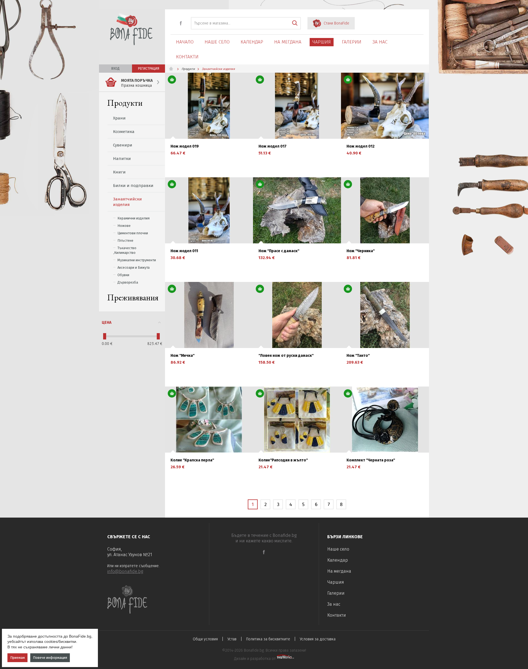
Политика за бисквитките (268, 639)
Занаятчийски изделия (127, 202)
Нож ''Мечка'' (182, 355)
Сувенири (122, 145)
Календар (252, 42)
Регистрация (148, 68)
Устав (232, 639)
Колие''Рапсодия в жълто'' (283, 460)
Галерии (351, 42)
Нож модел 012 (360, 146)
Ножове (124, 226)
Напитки (122, 158)
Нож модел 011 (184, 251)
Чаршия (321, 42)
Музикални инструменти (136, 260)
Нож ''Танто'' (358, 355)
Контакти (187, 57)
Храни (119, 118)
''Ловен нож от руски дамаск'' (286, 355)
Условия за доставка (318, 639)
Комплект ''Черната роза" (370, 460)
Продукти (124, 102)
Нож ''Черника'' (360, 251)
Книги (119, 172)
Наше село (217, 42)
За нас (379, 42)
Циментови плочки (132, 233)
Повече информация (50, 658)
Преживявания (132, 297)
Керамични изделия (133, 218)
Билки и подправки (133, 185)
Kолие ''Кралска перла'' (192, 460)
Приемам (17, 658)
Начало (185, 42)
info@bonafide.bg (125, 571)
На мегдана (287, 42)
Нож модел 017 (272, 146)
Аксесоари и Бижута (133, 267)
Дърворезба (127, 282)
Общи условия (205, 639)
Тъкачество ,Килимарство (124, 250)
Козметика (123, 131)
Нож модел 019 (184, 146)
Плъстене (125, 240)
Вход (115, 68)
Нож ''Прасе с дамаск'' (278, 251)
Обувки (123, 275)
